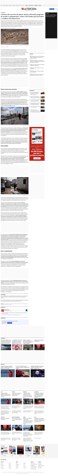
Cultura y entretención (16, 417)
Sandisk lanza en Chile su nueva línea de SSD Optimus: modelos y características (6, 439)
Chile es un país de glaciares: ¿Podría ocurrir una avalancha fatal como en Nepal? (28, 342)
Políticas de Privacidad (16, 314)
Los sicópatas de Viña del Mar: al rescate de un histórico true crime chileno (17, 433)
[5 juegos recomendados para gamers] (39, 347)
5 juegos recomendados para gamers (39, 341)
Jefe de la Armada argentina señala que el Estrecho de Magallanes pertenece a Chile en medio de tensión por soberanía (35, 93)
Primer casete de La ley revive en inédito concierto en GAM (17, 419)
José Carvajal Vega (4, 28)
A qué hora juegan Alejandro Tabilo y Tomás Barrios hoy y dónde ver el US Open (7, 367)
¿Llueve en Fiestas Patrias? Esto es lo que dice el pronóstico (28, 411)
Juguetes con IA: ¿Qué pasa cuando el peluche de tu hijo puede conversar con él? (38, 433)
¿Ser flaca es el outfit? (37, 438)
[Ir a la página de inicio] (29, 9)
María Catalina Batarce (11, 28)
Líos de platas (11, 303)
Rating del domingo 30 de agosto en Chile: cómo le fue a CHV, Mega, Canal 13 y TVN (37, 367)
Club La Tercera (31, 5)
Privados (10, 304)
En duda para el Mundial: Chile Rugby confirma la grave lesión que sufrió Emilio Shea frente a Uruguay (39, 395)
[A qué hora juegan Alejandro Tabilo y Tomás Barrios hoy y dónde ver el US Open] (8, 373)
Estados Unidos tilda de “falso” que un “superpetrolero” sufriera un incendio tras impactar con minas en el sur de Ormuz (28, 421)
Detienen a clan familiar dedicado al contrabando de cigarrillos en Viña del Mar (37, 65)
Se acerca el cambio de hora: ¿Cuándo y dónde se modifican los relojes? (22, 367)
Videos (23, 5)
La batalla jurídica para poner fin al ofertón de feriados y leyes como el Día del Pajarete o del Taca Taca (35, 104)
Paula (35, 417)
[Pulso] (12, 454)
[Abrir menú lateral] (1, 9)
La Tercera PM (3, 12)
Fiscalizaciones (7, 304)
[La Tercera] (4, 454)
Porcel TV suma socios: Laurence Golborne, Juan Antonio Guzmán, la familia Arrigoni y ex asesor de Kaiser (35, 97)
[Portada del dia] (37, 143)
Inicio (1, 5)
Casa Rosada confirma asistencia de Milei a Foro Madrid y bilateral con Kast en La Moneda (37, 75)
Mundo (21, 5)
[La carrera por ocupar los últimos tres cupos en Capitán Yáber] (43, 107)
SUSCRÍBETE (37, 158)
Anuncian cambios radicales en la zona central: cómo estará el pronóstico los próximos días (27, 395)
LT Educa (40, 5)
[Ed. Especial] (28, 454)
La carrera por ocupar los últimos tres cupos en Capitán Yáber (37, 68)
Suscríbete (10, 322)
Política (4, 5)
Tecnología (13, 5)
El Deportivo (17, 5)
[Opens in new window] (20, 454)
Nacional (7, 5)
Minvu (20, 303)
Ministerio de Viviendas (25, 303)
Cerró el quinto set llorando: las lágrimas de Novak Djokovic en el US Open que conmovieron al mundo (39, 412)
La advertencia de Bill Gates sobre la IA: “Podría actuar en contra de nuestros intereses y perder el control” (28, 407)
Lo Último (26, 5)
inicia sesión (4, 322)
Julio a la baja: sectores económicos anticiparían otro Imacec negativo (37, 71)
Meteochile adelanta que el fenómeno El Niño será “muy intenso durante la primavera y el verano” (6, 342)
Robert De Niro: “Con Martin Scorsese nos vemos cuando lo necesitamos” (16, 439)
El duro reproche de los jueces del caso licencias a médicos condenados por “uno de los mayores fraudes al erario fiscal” (37, 57)
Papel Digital (36, 5)
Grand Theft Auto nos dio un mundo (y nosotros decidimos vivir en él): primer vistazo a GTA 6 (17, 342)
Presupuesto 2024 (6, 303)
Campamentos (3, 304)
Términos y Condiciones (10, 314)
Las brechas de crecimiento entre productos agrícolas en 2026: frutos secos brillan (17, 411)
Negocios (10, 5)
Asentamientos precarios (16, 303)
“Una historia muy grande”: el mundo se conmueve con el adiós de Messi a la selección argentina (39, 406)
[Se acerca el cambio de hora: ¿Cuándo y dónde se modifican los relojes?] (23, 373)
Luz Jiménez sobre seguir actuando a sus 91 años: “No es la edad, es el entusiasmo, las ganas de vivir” (35, 100)
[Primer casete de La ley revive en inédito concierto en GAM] (17, 428)
